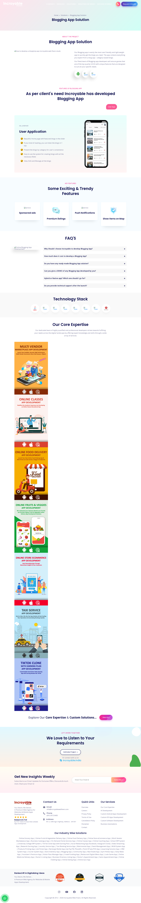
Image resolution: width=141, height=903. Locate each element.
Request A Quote (129, 4)
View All (105, 717)
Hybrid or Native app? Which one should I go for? (64, 278)
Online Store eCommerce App (99, 838)
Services (60, 4)
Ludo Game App (111, 854)
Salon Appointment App (108, 857)
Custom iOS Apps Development (112, 817)
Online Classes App (84, 841)
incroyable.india (71, 760)
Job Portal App (41, 849)
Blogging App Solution (78, 15)
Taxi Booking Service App (65, 846)
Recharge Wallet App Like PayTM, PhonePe (65, 849)
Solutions (71, 4)
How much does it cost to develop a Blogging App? (65, 256)
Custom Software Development (112, 821)
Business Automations (109, 824)
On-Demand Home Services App (63, 841)
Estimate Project (69, 752)
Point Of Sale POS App (91, 849)
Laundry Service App (47, 846)
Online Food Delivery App (77, 838)
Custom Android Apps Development (113, 814)
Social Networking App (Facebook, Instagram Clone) (90, 843)
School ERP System (118, 841)
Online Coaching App (101, 841)
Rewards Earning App (29, 846)
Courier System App (35, 852)
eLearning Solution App (110, 849)
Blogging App (66, 852)
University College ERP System (29, 843)
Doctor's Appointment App (87, 857)
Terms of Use (86, 817)
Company (50, 4)
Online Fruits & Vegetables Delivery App (50, 838)
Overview (85, 807)
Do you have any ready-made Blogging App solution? (66, 263)
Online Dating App (69, 860)
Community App (79, 852)
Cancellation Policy (88, 821)
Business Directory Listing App (64, 857)
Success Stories (104, 4)
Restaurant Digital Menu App (92, 854)
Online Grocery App (26, 838)
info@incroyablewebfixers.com (57, 809)
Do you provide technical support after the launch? (65, 285)
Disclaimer (85, 824)
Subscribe (118, 780)
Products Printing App (26, 849)
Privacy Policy (86, 814)
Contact (84, 827)
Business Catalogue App (40, 841)
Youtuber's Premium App (31, 854)
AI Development (106, 811)
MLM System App (118, 846)
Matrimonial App (83, 846)
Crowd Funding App (71, 854)
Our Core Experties (107, 807)
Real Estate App (93, 852)
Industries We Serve (86, 4)
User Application (32, 131)
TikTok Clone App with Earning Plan (55, 843)
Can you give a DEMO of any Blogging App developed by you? (70, 271)
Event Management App (101, 846)
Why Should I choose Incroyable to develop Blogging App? (68, 249)
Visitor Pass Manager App (53, 854)
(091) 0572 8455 (52, 815)
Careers (84, 811)
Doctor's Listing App (43, 857)
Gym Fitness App (107, 852)
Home (56, 15)
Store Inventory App (52, 852)
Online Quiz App (84, 860)
